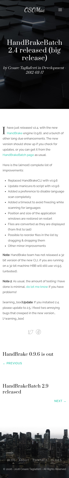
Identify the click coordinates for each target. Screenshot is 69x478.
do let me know (37, 286)
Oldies (56, 460)
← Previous (12, 363)
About (24, 460)
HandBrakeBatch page (18, 155)
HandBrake (14, 133)
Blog (11, 460)
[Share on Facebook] (38, 331)
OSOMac (34, 10)
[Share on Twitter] (31, 331)
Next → (60, 401)
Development (53, 68)
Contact (40, 460)
